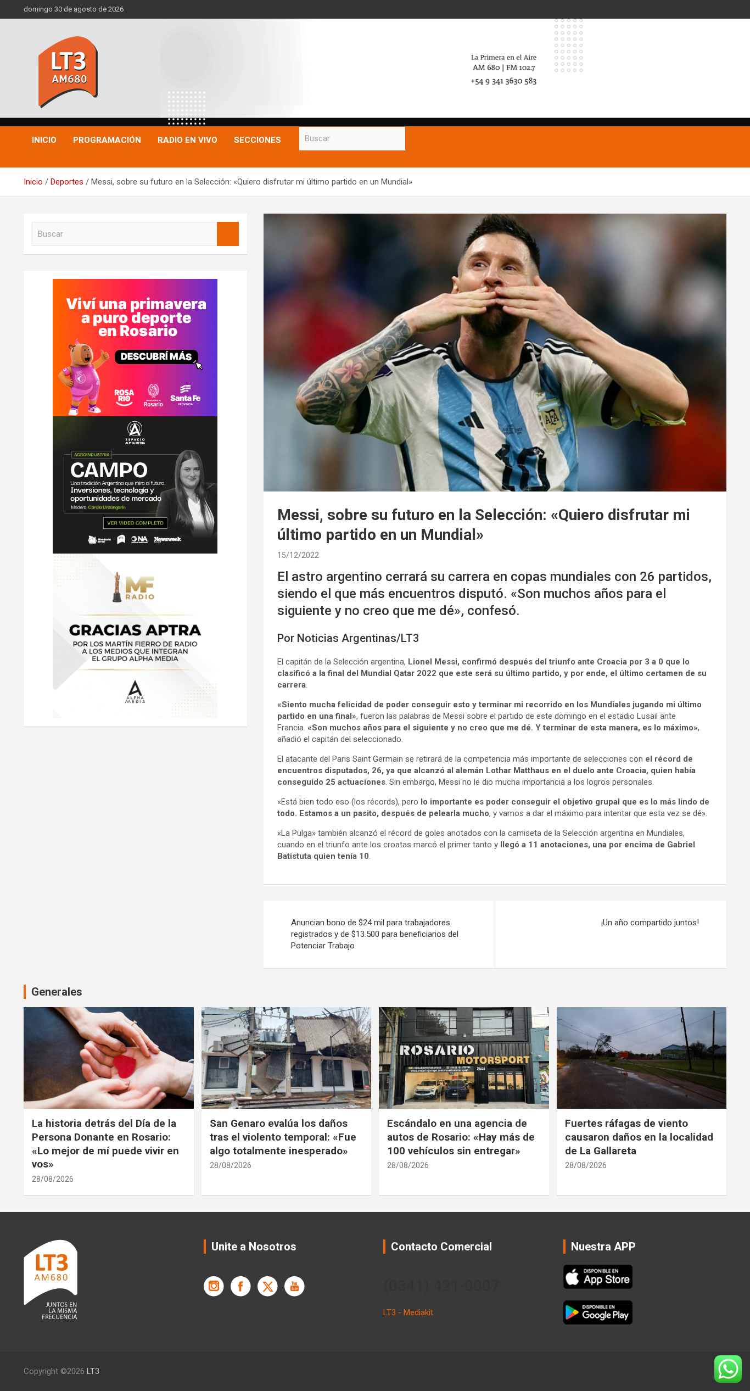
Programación (107, 140)
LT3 (93, 1371)
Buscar (416, 138)
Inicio (44, 140)
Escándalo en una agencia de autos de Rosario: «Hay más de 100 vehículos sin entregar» (461, 1137)
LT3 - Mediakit (408, 1312)
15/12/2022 (298, 555)
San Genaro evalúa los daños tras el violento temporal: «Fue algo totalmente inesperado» (283, 1137)
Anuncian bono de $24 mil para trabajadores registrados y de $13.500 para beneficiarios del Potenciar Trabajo (374, 934)
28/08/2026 (53, 1179)
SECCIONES (257, 140)
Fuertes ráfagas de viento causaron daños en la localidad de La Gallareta (639, 1137)
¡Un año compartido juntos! (650, 923)
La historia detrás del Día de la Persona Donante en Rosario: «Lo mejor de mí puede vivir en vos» (105, 1143)
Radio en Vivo (187, 140)
